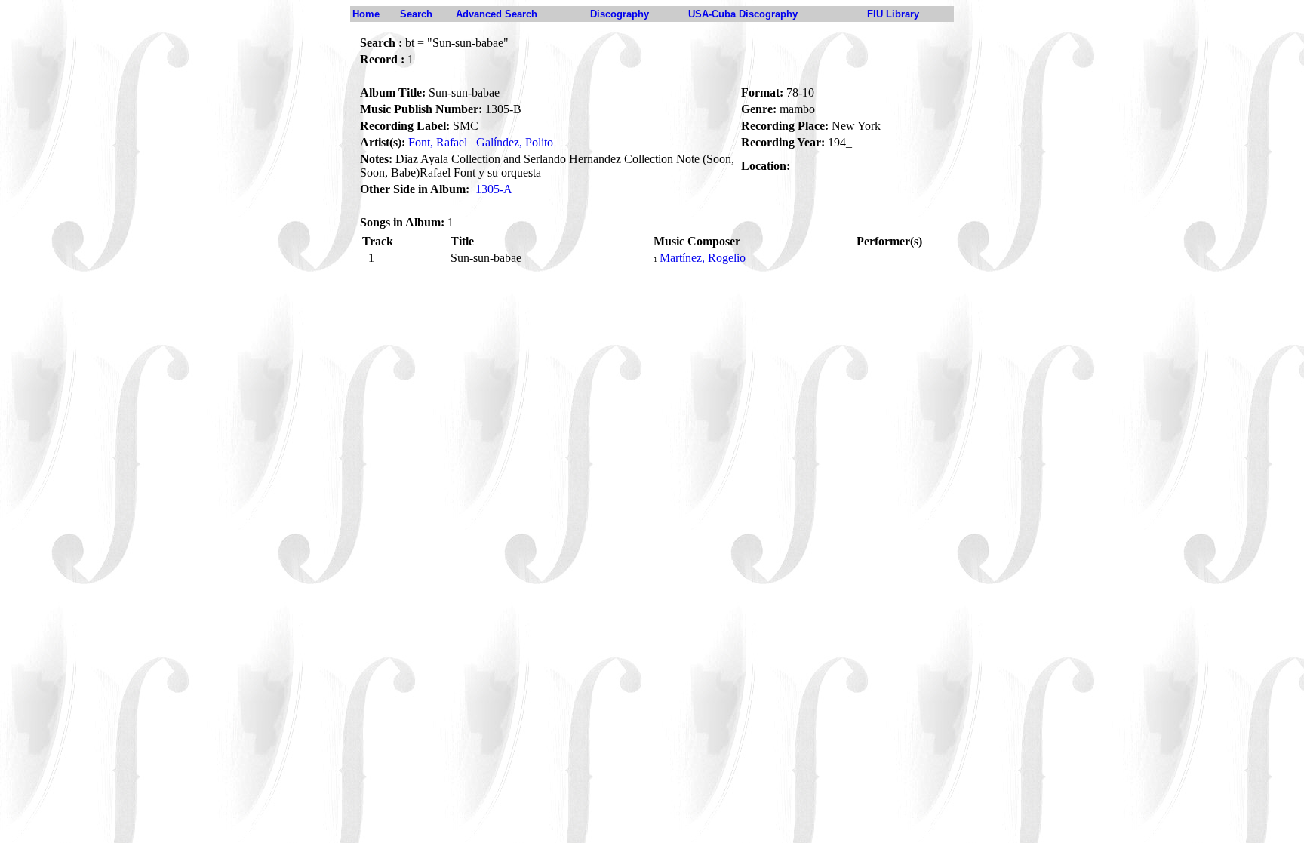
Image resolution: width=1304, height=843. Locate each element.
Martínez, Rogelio (703, 257)
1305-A (493, 189)
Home (366, 14)
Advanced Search (496, 14)
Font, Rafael (437, 142)
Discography (619, 14)
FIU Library (893, 14)
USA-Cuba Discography (743, 14)
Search (416, 14)
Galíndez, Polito (514, 142)
